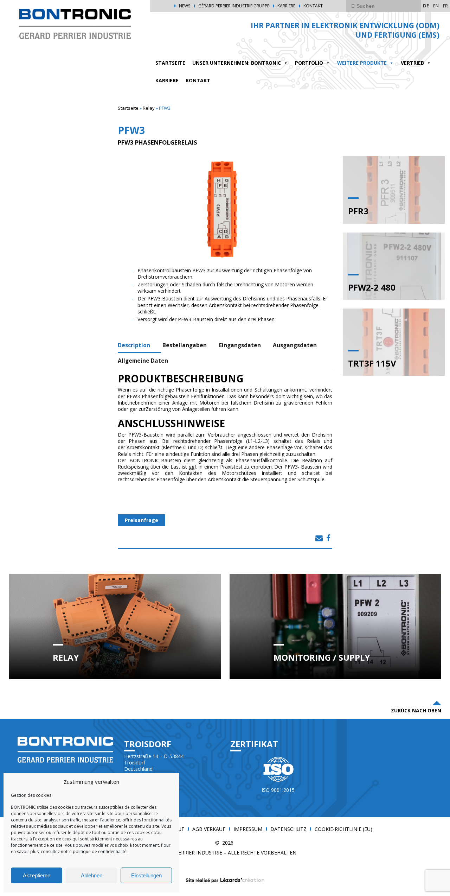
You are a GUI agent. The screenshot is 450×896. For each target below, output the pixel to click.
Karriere (286, 6)
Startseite (128, 108)
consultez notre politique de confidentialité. (84, 851)
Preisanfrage (141, 520)
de (426, 5)
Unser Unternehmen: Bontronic (236, 62)
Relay (149, 108)
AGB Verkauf (208, 829)
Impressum (247, 829)
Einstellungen (146, 875)
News (184, 6)
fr (445, 5)
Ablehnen (91, 875)
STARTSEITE (170, 62)
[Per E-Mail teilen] (319, 538)
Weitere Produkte (362, 62)
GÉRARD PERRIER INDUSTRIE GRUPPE (233, 6)
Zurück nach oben (416, 710)
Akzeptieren (36, 875)
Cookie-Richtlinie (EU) (343, 829)
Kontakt (313, 6)
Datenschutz (288, 829)
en (436, 5)
